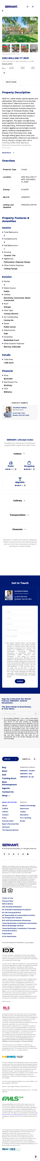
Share (4, 73)
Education (24, 815)
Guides (23, 812)
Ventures (6, 827)
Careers (5, 815)
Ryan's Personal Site (10, 824)
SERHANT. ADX (26, 774)
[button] (27, 6)
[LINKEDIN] (14, 854)
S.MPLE (5, 809)
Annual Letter (8, 821)
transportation (18, 515)
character (17, 529)
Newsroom (24, 809)
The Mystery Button (10, 830)
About (4, 806)
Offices (5, 812)
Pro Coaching (25, 818)
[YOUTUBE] (28, 854)
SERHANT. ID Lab (27, 777)
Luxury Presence (29, 942)
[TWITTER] (18, 854)
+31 (34, 48)
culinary (17, 500)
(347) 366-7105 (21, 596)
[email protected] (9, 802)
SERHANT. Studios (27, 771)
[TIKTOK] (23, 854)
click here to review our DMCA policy (20, 1113)
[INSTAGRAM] (9, 854)
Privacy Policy (23, 675)
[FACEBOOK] (4, 854)
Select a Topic (12, 630)
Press (4, 818)
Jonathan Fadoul (21, 591)
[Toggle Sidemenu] (33, 6)
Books (22, 821)
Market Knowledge (28, 806)
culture (18, 454)
